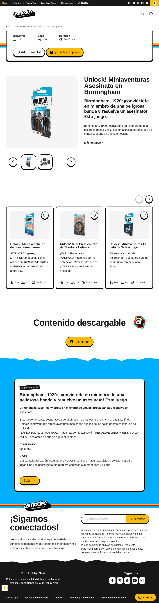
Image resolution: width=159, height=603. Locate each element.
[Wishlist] (151, 14)
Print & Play (31, 3)
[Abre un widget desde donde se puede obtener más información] (145, 597)
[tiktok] (127, 580)
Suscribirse (137, 519)
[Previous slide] (139, 199)
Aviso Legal (12, 597)
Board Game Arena (48, 3)
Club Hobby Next (32, 573)
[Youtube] (147, 3)
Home (4, 3)
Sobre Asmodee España (113, 597)
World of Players (84, 3)
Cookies (58, 597)
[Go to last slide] (13, 161)
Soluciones (82, 342)
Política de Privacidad (36, 597)
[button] (28, 161)
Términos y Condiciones (81, 597)
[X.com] (138, 3)
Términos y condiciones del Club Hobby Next (33, 583)
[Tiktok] (142, 3)
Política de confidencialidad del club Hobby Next (33, 579)
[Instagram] (134, 3)
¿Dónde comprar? (67, 52)
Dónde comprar (67, 3)
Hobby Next (16, 3)
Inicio (8, 26)
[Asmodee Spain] (24, 14)
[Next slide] (71, 161)
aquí (131, 537)
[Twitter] (120, 580)
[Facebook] (129, 3)
